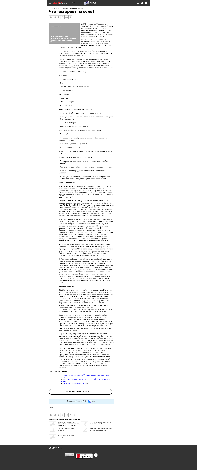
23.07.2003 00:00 (54, 8)
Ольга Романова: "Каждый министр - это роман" (66, 436)
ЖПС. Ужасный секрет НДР (74, 384)
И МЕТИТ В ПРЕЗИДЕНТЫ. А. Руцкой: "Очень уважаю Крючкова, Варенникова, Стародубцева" (69, 423)
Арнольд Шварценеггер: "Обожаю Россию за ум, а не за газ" (101, 429)
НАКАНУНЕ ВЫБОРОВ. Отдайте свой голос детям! (100, 423)
